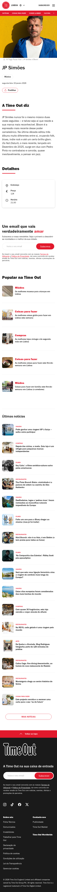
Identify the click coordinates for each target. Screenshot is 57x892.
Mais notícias (28, 717)
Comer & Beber (35, 13)
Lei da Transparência (12, 864)
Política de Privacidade (20, 257)
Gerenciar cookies (11, 869)
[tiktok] (12, 804)
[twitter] (27, 804)
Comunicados (9, 827)
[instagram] (4, 804)
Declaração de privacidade (9, 847)
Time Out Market (40, 827)
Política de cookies (11, 854)
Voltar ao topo (31, 734)
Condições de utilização (13, 859)
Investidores (8, 832)
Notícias (5, 13)
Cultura (47, 13)
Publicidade (38, 822)
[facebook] (19, 804)
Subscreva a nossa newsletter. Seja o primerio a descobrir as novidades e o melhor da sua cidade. (27, 238)
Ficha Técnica (9, 822)
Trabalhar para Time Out (12, 839)
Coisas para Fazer (19, 13)
